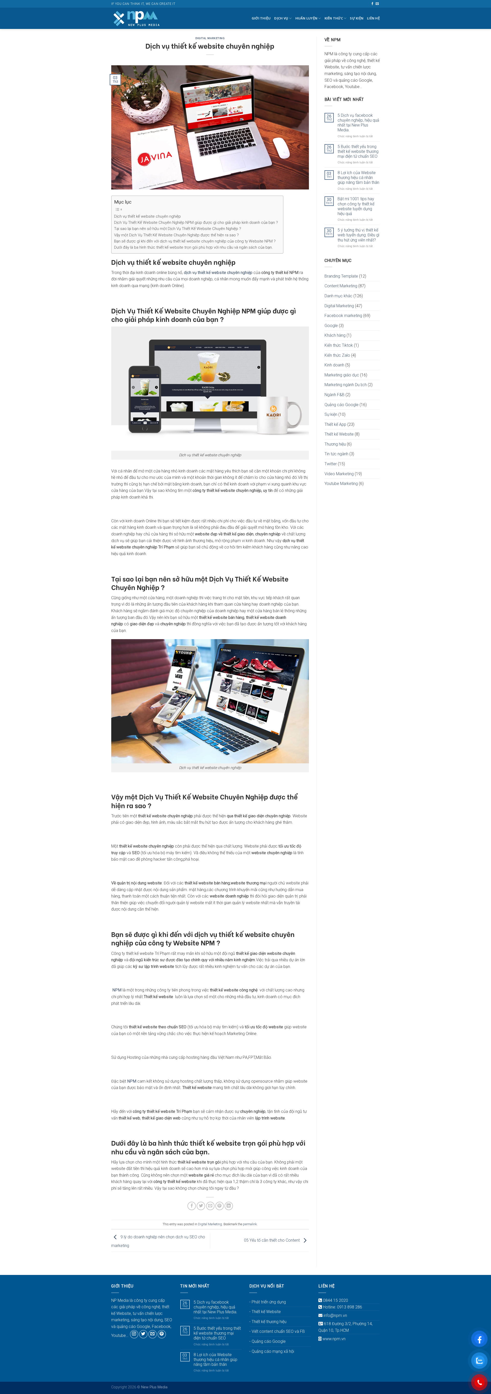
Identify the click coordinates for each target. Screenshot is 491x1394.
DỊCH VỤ (281, 18)
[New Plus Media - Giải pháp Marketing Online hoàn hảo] (136, 18)
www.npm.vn (333, 1338)
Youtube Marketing (341, 483)
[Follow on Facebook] (372, 4)
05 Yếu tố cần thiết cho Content (272, 1240)
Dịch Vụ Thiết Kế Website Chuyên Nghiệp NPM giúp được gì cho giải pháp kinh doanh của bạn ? (196, 222)
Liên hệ (373, 18)
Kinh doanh (334, 365)
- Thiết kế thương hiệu (267, 1321)
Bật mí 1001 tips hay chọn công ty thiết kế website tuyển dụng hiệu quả (356, 206)
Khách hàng (335, 335)
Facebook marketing (343, 315)
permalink (250, 1224)
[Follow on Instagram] (134, 1334)
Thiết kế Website (339, 434)
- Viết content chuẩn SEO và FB (277, 1331)
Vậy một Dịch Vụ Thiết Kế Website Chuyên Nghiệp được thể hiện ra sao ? (176, 235)
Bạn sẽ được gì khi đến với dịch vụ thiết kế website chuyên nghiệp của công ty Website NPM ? (195, 241)
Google (331, 325)
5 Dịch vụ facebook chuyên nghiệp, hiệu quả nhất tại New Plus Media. (358, 123)
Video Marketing (339, 473)
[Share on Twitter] (201, 1206)
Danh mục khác (338, 295)
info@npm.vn (335, 1315)
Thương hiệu (335, 444)
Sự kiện (356, 18)
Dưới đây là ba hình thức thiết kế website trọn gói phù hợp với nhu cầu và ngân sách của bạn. (193, 247)
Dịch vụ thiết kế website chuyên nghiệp (147, 216)
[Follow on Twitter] (143, 1334)
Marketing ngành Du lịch (346, 384)
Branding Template (341, 276)
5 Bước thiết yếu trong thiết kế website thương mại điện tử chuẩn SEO (358, 151)
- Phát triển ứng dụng (267, 1302)
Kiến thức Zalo (337, 355)
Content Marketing (341, 285)
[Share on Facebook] (191, 1206)
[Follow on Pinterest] (162, 1334)
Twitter (331, 463)
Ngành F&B (334, 394)
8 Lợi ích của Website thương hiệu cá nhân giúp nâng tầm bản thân (358, 177)
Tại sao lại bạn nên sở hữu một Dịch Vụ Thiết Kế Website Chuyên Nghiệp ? (177, 228)
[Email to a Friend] (210, 1206)
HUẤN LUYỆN (306, 18)
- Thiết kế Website (265, 1311)
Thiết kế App (335, 424)
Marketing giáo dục (342, 375)
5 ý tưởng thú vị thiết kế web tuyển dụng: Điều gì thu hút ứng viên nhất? (358, 235)
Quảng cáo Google (342, 404)
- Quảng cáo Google (267, 1341)
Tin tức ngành (336, 453)
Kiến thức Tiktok (339, 345)
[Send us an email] (377, 4)
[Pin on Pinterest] (219, 1206)
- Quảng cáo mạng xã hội (271, 1351)
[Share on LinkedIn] (229, 1206)
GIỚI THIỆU (261, 18)
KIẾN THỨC (334, 18)
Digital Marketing (210, 38)
